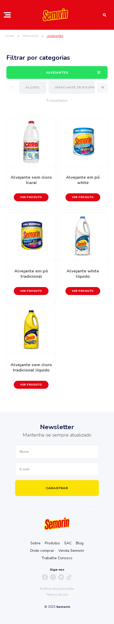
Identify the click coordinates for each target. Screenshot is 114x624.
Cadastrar (57, 488)
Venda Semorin (71, 550)
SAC (68, 543)
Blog (80, 543)
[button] (102, 87)
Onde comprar (42, 550)
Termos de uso (57, 594)
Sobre (35, 543)
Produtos (52, 543)
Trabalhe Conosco (57, 558)
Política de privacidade (57, 589)
